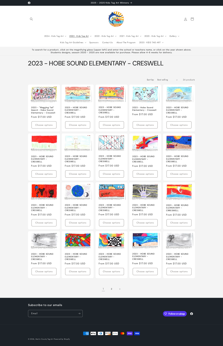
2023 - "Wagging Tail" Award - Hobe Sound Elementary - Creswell (43, 110)
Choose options (44, 125)
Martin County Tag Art (44, 339)
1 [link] (103, 289)
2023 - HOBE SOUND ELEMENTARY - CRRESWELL (177, 208)
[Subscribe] (79, 313)
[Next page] (119, 289)
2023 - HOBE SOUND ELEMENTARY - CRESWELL (76, 110)
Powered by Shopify (62, 339)
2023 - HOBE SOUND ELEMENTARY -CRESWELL (143, 159)
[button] (31, 19)
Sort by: (150, 79)
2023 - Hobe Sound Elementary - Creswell (144, 108)
